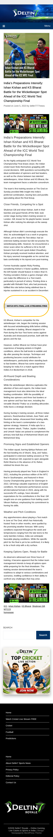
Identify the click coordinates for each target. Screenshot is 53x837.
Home (8, 712)
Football (9, 732)
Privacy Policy (12, 769)
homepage (9, 612)
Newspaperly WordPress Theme (26, 833)
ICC (5, 606)
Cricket (9, 725)
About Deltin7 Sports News (18, 763)
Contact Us (11, 782)
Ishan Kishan (14, 606)
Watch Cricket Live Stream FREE (21, 719)
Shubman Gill (38, 606)
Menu (47, 26)
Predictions (11, 738)
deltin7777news (37, 105)
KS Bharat (26, 606)
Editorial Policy (12, 776)
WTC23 (7, 609)
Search (7, 627)
